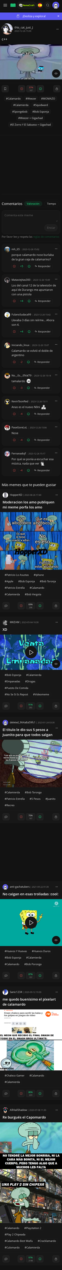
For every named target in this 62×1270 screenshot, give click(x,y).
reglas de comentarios (46, 236)
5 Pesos (35, 798)
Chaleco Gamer (15, 1075)
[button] (47, 5)
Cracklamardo (47, 1241)
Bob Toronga (34, 792)
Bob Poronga (34, 964)
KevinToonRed (20, 401)
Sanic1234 (16, 992)
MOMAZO (49, 98)
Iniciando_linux (20, 345)
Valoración (33, 203)
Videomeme (42, 694)
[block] (57, 29)
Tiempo (51, 203)
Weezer (31, 98)
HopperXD (16, 494)
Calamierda (21, 105)
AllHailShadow (18, 1110)
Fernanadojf (19, 453)
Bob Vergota (34, 594)
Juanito (51, 798)
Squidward (41, 105)
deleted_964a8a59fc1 (22, 722)
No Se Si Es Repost (17, 694)
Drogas (31, 681)
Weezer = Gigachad (31, 118)
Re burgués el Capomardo (24, 1117)
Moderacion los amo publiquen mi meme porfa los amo (28, 504)
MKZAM (14, 622)
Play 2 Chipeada (15, 1234)
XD (5, 629)
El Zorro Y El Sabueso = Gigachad (31, 124)
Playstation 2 (33, 1228)
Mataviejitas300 (21, 279)
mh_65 (15, 249)
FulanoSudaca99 (21, 314)
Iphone (39, 575)
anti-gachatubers (20, 886)
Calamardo (14, 98)
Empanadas (13, 681)
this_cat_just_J (23, 27)
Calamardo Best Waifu (19, 1241)
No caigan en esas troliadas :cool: (31, 894)
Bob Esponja (41, 111)
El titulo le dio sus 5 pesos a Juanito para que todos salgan (28, 732)
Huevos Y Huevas (16, 951)
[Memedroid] (12, 5)
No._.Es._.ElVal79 (21, 375)
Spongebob (20, 111)
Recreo (10, 805)
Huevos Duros (42, 951)
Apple (9, 581)
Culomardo (13, 1247)
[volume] (56, 73)
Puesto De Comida (17, 688)
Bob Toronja (49, 581)
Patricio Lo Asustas (17, 575)
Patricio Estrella (15, 587)
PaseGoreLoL (19, 427)
